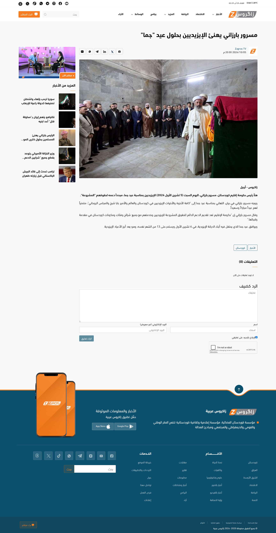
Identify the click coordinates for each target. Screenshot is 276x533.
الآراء (120, 14)
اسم (255, 324)
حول (149, 477)
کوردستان (252, 462)
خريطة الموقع (144, 462)
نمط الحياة (217, 462)
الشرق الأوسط (250, 477)
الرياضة (184, 14)
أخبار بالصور (217, 485)
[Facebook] (119, 51)
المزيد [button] (171, 14)
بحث (69, 468)
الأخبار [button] (219, 14)
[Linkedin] (104, 51)
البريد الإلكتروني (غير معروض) (153, 324)
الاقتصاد (200, 14)
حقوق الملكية (215, 522)
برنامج (153, 14)
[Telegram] (97, 51)
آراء (185, 500)
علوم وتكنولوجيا (214, 477)
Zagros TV (240, 48)
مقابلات (183, 462)
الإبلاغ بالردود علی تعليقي (243, 337)
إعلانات (147, 500)
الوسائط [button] (139, 14)
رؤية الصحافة (216, 500)
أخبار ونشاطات (180, 485)
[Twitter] (112, 51)
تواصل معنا (145, 485)
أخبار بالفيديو (216, 492)
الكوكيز (202, 522)
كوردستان (240, 247)
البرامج (183, 492)
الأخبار (252, 247)
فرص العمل (145, 492)
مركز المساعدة (252, 522)
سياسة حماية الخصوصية (234, 522)
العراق (254, 470)
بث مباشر (27, 525)
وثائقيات (218, 470)
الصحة (254, 500)
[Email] (82, 51)
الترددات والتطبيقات (141, 470)
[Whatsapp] (90, 51)
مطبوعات (182, 477)
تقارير (184, 470)
